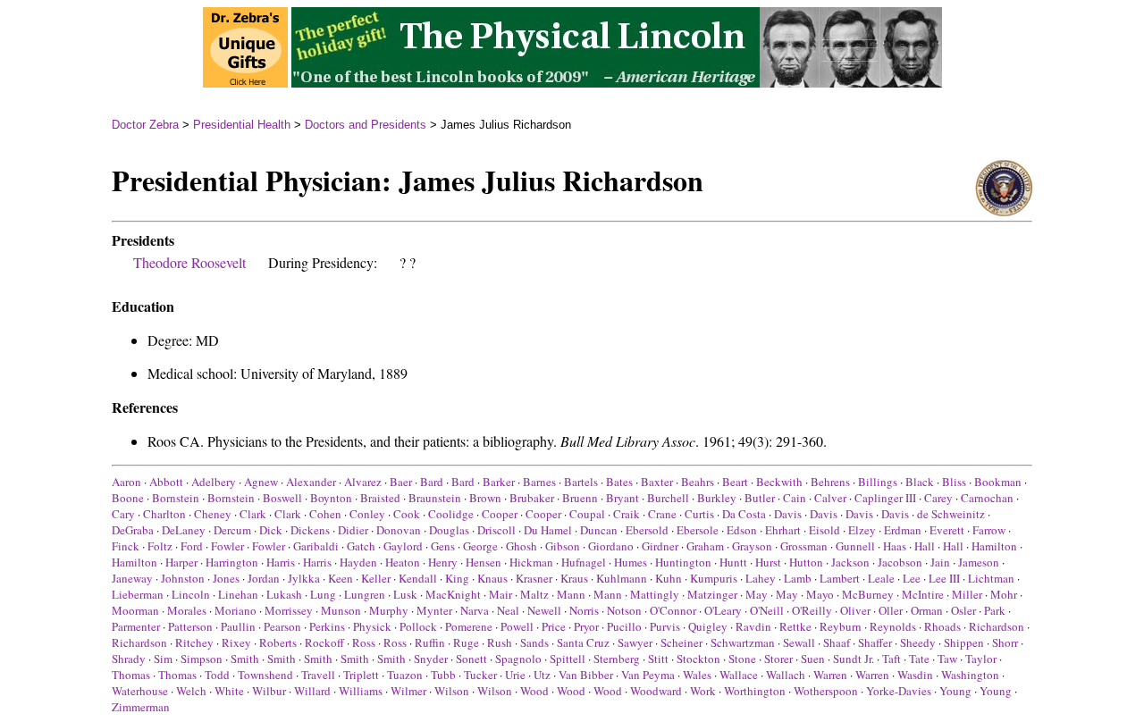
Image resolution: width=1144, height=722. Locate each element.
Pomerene (468, 626)
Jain (940, 562)
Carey (938, 498)
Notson (624, 610)
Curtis (699, 514)
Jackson (850, 562)
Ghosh (521, 546)
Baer (401, 482)
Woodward (656, 691)
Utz (542, 675)
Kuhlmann (621, 578)
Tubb (443, 675)
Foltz (159, 546)
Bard (431, 482)
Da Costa (744, 514)
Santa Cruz (583, 642)
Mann (571, 594)
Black (919, 482)
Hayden (358, 562)
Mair (500, 594)
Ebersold (647, 530)
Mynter (434, 610)
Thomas (131, 675)
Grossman (804, 546)
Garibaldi (316, 546)
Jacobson (900, 562)
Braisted (380, 498)
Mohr (1003, 594)
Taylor (981, 659)
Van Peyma (648, 675)
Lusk (405, 594)
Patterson (190, 626)
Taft (891, 659)
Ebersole (698, 530)
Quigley (708, 626)
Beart (735, 482)
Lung (323, 594)
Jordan (264, 578)
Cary (123, 514)
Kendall (418, 578)
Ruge (466, 642)
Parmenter (136, 626)
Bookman (998, 482)
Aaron (126, 482)
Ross (363, 642)
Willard (312, 691)
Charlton (164, 514)
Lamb (798, 578)
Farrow (988, 530)
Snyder (431, 659)
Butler (759, 498)
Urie (515, 675)
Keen (340, 578)
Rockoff (324, 642)
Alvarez (363, 482)
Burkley (716, 498)
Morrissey (289, 610)
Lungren (364, 594)
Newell (544, 610)
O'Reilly (812, 610)
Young (955, 691)
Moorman (135, 610)
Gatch (361, 546)
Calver (830, 498)
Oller (891, 610)
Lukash (284, 594)
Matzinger (712, 594)
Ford (192, 546)
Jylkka (304, 578)
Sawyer (635, 642)
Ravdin (753, 626)
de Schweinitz (951, 514)
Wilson (451, 691)
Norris (584, 610)
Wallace (738, 675)
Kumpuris (713, 578)
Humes (630, 562)
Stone (742, 659)
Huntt (733, 562)
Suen (813, 659)
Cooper (499, 514)
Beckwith (779, 482)
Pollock (418, 626)
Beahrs (697, 482)
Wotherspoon (826, 691)
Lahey (760, 578)
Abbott (166, 482)
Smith (245, 659)
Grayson (752, 546)
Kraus (574, 578)
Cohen (325, 514)
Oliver (855, 610)
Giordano (611, 546)
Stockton (698, 659)
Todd (217, 675)
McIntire (923, 594)
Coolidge (451, 514)
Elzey (862, 530)
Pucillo (624, 626)
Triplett (361, 675)
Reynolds (893, 626)
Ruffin (430, 642)
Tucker (480, 675)
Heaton (402, 562)
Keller (376, 578)
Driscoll (496, 530)
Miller (967, 594)
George (480, 546)
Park (994, 610)
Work (703, 691)
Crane (662, 514)
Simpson (202, 659)
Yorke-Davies (898, 691)
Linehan (238, 594)
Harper (181, 562)
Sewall (799, 642)
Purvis (665, 626)
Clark (253, 514)
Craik (626, 514)
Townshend (265, 675)
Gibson (562, 546)
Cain (794, 498)
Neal (508, 610)
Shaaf (836, 642)
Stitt (658, 659)
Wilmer (408, 691)
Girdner (660, 546)
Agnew (261, 482)
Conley (367, 514)
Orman (927, 610)
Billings (877, 482)
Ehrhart (783, 530)
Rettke (795, 626)
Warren (830, 675)
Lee (912, 578)
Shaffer (875, 642)
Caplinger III (885, 498)
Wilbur (269, 691)
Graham (705, 546)
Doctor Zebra (145, 124)
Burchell (668, 498)
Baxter (657, 482)
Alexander (311, 482)
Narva (474, 610)
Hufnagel (583, 562)
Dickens (310, 530)
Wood (534, 691)
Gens (443, 546)
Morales (186, 610)
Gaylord (403, 546)
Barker (499, 482)
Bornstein (175, 498)
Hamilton (994, 546)
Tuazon (405, 675)
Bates (619, 482)
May (756, 594)
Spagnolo (518, 659)
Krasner (534, 578)
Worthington (755, 691)
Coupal (587, 514)
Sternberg (616, 659)
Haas (894, 546)
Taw (947, 659)
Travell (318, 675)
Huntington (683, 562)
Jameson (978, 562)
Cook (406, 514)
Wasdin (915, 675)
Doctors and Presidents (365, 124)
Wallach (785, 675)
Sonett (471, 659)
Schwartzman (743, 642)
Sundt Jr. (853, 659)
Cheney (212, 514)
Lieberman (138, 594)
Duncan (599, 530)
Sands (534, 642)
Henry (443, 562)
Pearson (282, 626)
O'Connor (673, 610)
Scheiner (681, 642)
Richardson (996, 626)
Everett (947, 530)
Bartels (581, 482)
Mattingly (654, 594)
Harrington (232, 562)
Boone (128, 498)
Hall (924, 546)
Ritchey (194, 642)
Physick (372, 626)
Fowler (227, 546)
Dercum (232, 530)
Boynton (331, 498)
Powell (517, 626)
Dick (270, 530)
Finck (125, 546)
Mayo (820, 594)
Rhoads (942, 626)
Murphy (388, 610)
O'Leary (723, 610)
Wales (697, 675)
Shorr (1005, 642)
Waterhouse (140, 691)
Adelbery (213, 482)
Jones (226, 578)
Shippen (964, 642)
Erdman (902, 530)
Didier (353, 530)
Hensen (483, 562)
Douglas (449, 530)
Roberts (278, 642)
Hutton (806, 562)
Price (554, 626)
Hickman (531, 562)
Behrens (830, 482)
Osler (963, 610)
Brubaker (531, 498)
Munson (341, 610)
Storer (778, 659)
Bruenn (580, 498)
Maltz (534, 594)
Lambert (840, 578)
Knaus (492, 578)
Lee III (944, 578)
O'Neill (767, 610)
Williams (361, 691)
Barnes (539, 482)
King (457, 578)
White (229, 691)
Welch (191, 691)
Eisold (824, 530)
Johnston (183, 578)
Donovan (398, 530)
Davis (788, 514)
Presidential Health (241, 124)
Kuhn (668, 578)
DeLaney (184, 530)
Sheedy (918, 642)
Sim (163, 659)
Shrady (129, 659)
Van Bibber (586, 675)
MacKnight (453, 594)
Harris (280, 562)
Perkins (327, 626)
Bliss (954, 482)
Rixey (236, 642)
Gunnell (855, 546)
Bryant (622, 498)
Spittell (567, 659)
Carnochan (987, 498)
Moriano (235, 610)
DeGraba (133, 530)
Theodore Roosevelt (189, 262)
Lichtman (991, 578)
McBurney (868, 594)
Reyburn (841, 626)
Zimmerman (141, 707)
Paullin (238, 626)
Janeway (132, 578)
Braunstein (434, 498)
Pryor (586, 626)
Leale (881, 578)
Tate (919, 659)
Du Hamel (548, 530)
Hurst (768, 562)
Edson (742, 530)
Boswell (282, 498)
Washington (970, 675)
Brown (485, 498)
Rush (499, 642)
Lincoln (191, 594)
